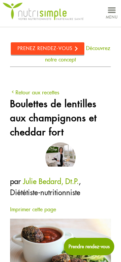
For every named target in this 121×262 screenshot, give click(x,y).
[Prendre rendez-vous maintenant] (89, 246)
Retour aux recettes (37, 92)
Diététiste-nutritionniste (45, 192)
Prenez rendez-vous (45, 48)
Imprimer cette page (33, 209)
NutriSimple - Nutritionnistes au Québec (43, 11)
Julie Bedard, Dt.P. (51, 181)
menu (112, 17)
